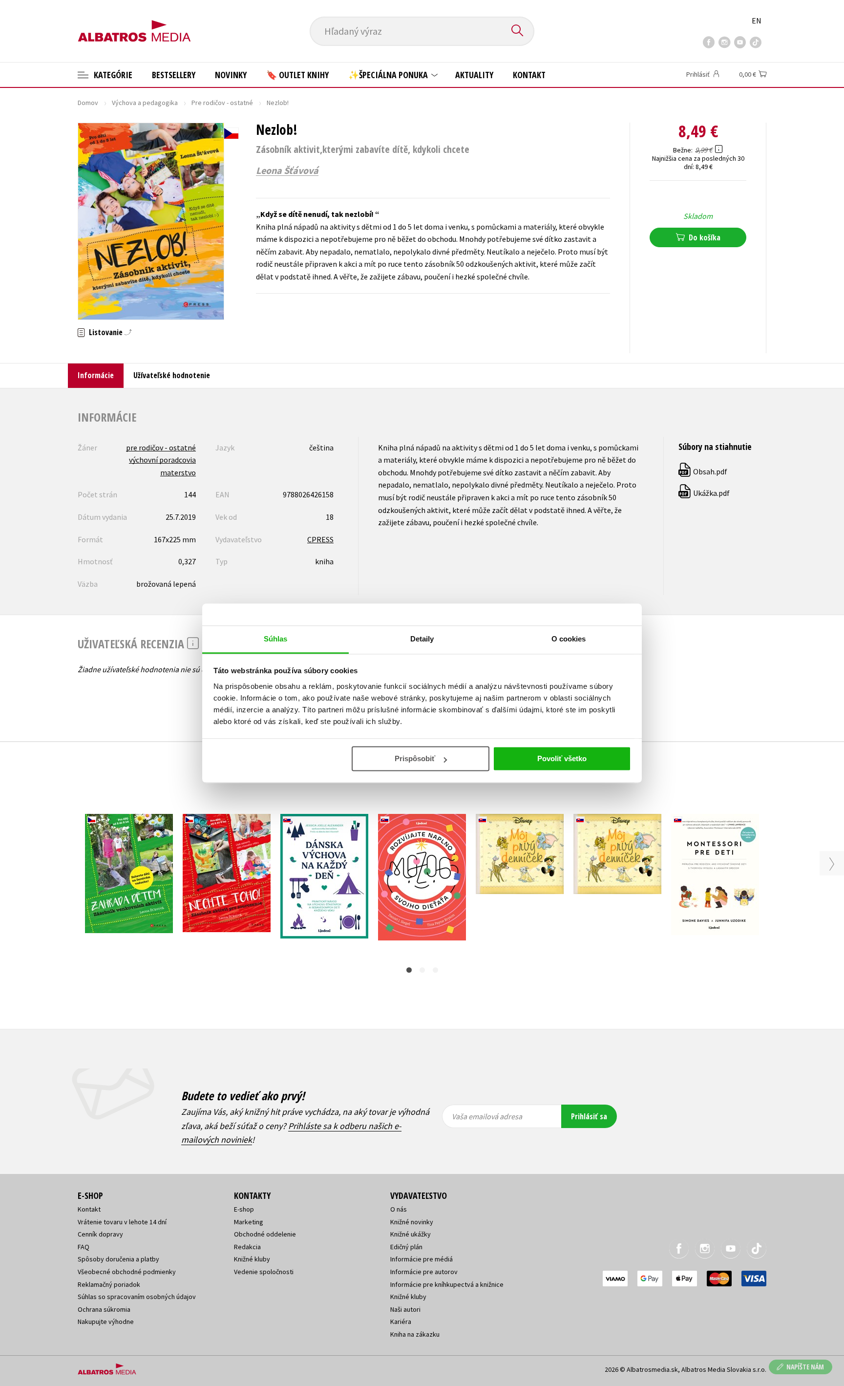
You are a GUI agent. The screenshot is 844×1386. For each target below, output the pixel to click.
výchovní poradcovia (162, 460)
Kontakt (529, 75)
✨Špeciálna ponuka (389, 75)
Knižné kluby (252, 1259)
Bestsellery (173, 75)
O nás (398, 1209)
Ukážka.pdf (704, 493)
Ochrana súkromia (104, 1309)
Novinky (231, 75)
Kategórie (112, 75)
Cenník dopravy (100, 1234)
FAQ (83, 1246)
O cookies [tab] (568, 639)
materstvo (178, 472)
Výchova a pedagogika (145, 102)
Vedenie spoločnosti (264, 1271)
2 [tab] (422, 970)
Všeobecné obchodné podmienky (127, 1271)
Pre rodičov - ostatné (222, 102)
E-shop (244, 1209)
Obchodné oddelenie (265, 1234)
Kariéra (400, 1321)
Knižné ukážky (410, 1234)
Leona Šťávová (287, 170)
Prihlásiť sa (589, 1116)
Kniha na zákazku (415, 1334)
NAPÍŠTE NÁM (805, 1366)
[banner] (134, 23)
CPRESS (320, 539)
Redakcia (247, 1246)
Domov (88, 102)
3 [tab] (435, 970)
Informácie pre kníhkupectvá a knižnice (447, 1284)
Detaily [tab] (422, 639)
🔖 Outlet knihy (297, 75)
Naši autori (405, 1309)
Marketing (248, 1221)
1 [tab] (409, 970)
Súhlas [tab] (276, 639)
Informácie (96, 375)
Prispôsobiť (415, 758)
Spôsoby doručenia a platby (118, 1259)
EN (756, 20)
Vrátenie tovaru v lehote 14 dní (122, 1221)
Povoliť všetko (562, 758)
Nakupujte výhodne (106, 1321)
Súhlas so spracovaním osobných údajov (137, 1296)
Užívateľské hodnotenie (171, 375)
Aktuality (474, 75)
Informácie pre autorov (424, 1271)
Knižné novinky (411, 1221)
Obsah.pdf (703, 471)
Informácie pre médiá (421, 1259)
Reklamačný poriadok (109, 1284)
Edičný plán (406, 1246)
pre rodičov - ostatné (161, 447)
